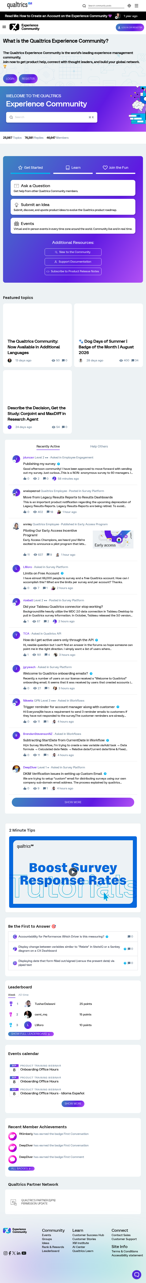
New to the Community (74, 252)
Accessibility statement (127, 1255)
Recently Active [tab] (48, 446)
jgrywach (29, 667)
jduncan (28, 457)
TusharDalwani (45, 1004)
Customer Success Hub (88, 1235)
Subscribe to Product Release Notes (75, 271)
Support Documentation (75, 261)
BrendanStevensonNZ (37, 734)
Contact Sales (121, 1235)
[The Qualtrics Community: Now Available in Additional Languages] (37, 335)
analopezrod (31, 491)
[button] (4, 28)
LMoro (27, 567)
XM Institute (80, 1243)
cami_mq (41, 1014)
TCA (26, 633)
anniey (27, 524)
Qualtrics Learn (82, 1251)
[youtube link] (23, 1253)
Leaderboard (50, 1251)
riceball (28, 600)
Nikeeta (28, 700)
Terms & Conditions (125, 1251)
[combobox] (51, 117)
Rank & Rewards (53, 1247)
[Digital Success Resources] (136, 5)
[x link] (14, 1253)
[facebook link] (10, 1253)
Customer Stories (84, 1239)
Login (10, 78)
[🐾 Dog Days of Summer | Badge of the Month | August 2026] (108, 335)
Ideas (45, 1243)
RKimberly (26, 1134)
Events (46, 1235)
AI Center (78, 1247)
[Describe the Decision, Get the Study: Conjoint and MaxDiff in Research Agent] (37, 402)
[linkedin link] (18, 1253)
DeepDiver (30, 767)
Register (28, 78)
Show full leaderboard (29, 1033)
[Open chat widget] (136, 1274)
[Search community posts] (84, 6)
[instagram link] (5, 1253)
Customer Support (124, 1239)
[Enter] (9, 117)
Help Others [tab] (99, 446)
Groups (47, 1239)
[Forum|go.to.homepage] (60, 27)
